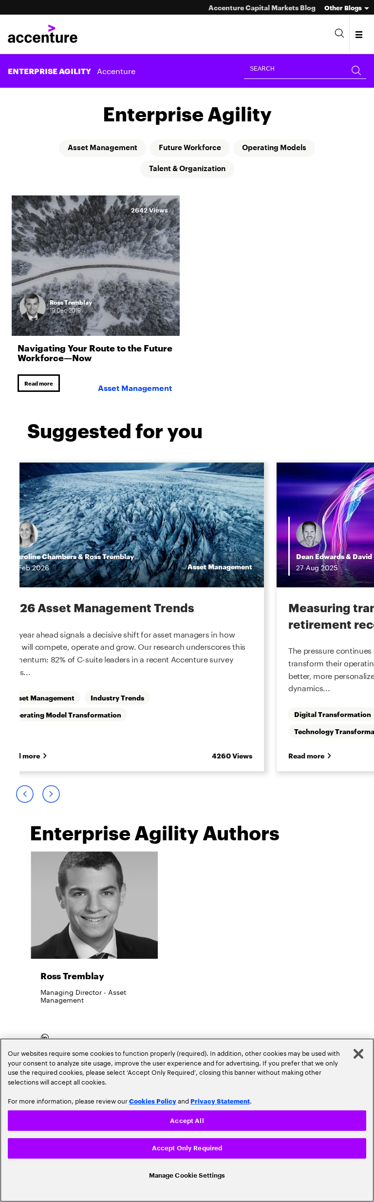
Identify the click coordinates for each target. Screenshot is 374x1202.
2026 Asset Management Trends (99, 609)
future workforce (190, 148)
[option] (94, 958)
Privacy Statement (220, 1099)
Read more (40, 384)
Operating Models (279, 148)
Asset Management (97, 148)
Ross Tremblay (109, 557)
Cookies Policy (152, 1099)
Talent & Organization (187, 170)
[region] (187, 1119)
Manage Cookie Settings (187, 1174)
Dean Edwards (320, 557)
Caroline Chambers (44, 557)
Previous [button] (24, 797)
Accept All (187, 1119)
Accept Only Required (187, 1147)
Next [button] (50, 797)
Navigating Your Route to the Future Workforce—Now (95, 353)
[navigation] (360, 34)
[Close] (358, 1052)
